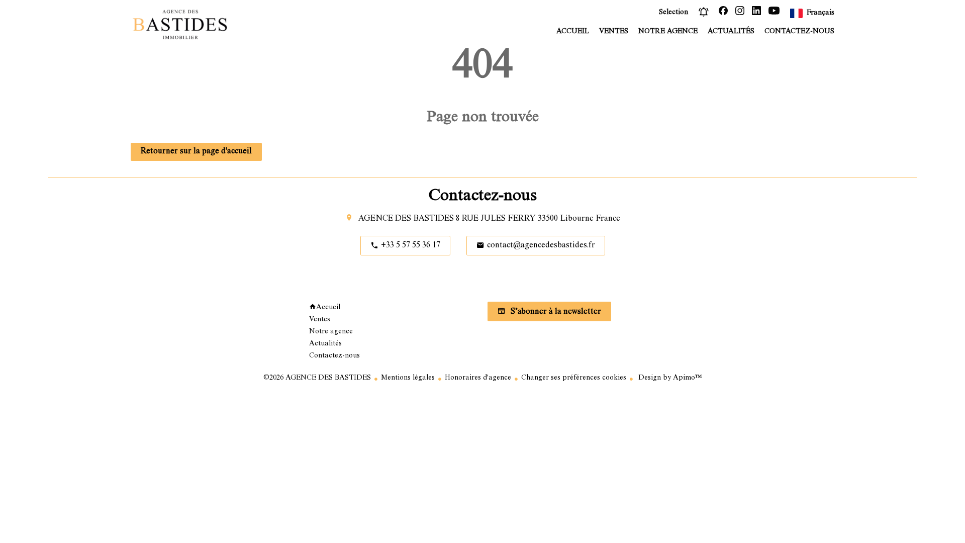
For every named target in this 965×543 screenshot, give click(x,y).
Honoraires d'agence (478, 378)
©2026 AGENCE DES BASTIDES (317, 378)
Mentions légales (408, 378)
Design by (669, 378)
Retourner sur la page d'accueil (196, 152)
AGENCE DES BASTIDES (406, 219)
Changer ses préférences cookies (573, 378)
